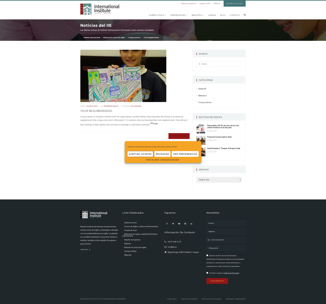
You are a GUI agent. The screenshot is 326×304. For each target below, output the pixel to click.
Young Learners (205, 102)
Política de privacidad (211, 299)
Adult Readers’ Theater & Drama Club (223, 148)
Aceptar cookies (140, 154)
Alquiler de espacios (188, 3)
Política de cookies (152, 160)
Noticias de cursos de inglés (135, 247)
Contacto (235, 15)
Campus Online (204, 3)
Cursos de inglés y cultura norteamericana (141, 226)
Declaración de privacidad (170, 160)
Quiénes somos (156, 15)
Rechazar (162, 154)
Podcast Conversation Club (219, 137)
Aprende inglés (178, 15)
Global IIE (202, 89)
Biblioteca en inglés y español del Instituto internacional (140, 235)
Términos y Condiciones (235, 299)
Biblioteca (197, 15)
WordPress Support (111, 106)
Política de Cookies (189, 299)
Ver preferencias (185, 154)
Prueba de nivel (130, 230)
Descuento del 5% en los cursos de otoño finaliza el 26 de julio (223, 126)
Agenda (212, 15)
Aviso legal (172, 299)
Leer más (84, 249)
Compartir (178, 136)
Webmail (217, 3)
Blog (222, 15)
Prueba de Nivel (234, 3)
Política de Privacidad (231, 273)
